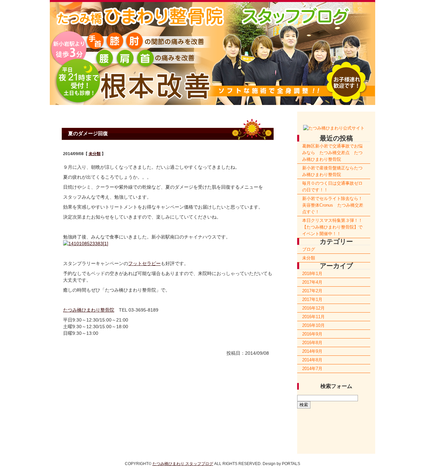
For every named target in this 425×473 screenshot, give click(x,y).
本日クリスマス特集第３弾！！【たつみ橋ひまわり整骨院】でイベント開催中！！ (332, 227)
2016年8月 (312, 342)
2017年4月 (312, 282)
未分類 (95, 153)
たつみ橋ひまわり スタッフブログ (182, 463)
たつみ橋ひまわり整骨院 (88, 310)
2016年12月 (313, 308)
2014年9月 (312, 351)
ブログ (308, 249)
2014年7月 (312, 368)
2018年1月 (312, 273)
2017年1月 (312, 299)
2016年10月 (313, 325)
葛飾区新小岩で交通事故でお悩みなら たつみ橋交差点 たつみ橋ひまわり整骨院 (332, 152)
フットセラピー (144, 263)
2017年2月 (312, 290)
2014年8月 (312, 359)
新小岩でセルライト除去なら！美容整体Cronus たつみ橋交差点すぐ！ (332, 205)
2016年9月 (312, 333)
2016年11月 (313, 316)
